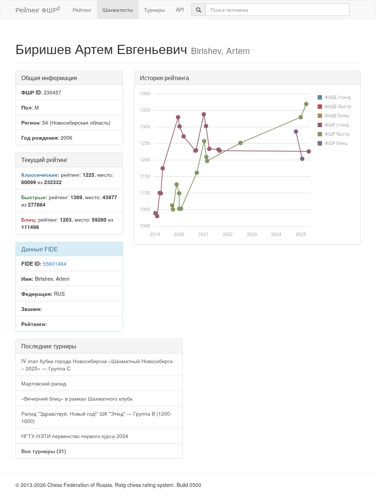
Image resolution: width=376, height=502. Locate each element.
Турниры (154, 9)
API (180, 9)
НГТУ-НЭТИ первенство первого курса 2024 (74, 436)
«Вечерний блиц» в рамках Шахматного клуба (77, 398)
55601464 (54, 263)
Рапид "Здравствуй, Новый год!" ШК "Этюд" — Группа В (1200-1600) (96, 417)
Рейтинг (82, 9)
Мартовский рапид (43, 383)
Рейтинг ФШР (37, 9)
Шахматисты (117, 9)
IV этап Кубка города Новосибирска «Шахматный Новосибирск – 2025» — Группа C (97, 364)
